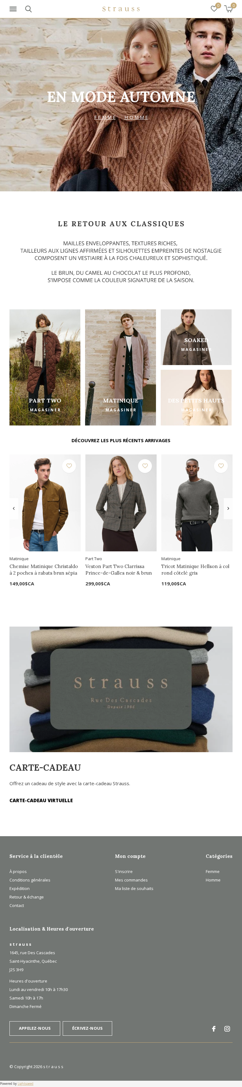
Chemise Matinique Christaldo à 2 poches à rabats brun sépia (43, 569)
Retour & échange (26, 897)
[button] (14, 9)
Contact (16, 905)
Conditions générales (29, 880)
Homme (213, 880)
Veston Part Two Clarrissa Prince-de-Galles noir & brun (118, 569)
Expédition (19, 888)
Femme (213, 871)
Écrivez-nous (87, 1028)
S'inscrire (124, 871)
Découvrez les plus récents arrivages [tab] (121, 440)
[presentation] (13, 508)
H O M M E (136, 117)
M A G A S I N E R (45, 410)
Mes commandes (131, 880)
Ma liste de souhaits (134, 888)
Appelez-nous (35, 1028)
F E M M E (105, 117)
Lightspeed (25, 1083)
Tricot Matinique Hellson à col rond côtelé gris (195, 569)
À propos (18, 871)
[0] (228, 8)
